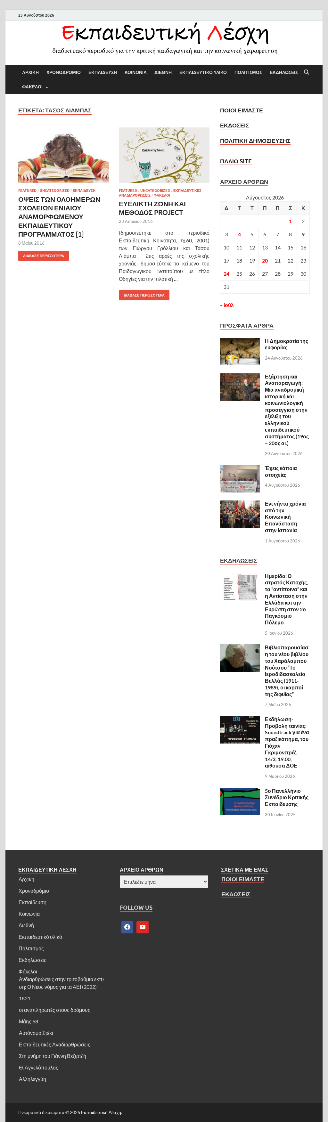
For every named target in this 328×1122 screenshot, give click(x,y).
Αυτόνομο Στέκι (36, 1033)
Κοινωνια (136, 72)
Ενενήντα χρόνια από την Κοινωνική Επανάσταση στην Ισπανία (285, 516)
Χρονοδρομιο (63, 72)
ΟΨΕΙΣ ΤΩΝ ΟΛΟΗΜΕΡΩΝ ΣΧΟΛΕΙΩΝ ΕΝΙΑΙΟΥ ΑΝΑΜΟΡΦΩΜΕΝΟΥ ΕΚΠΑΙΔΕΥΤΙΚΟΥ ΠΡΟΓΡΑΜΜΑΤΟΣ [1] (59, 216)
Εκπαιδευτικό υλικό (40, 937)
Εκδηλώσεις (32, 960)
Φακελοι (32, 86)
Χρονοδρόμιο (34, 891)
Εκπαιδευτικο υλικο (203, 72)
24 (226, 274)
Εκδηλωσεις (284, 72)
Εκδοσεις (234, 125)
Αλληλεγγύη (32, 1079)
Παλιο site (236, 161)
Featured (27, 190)
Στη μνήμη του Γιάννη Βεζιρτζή (52, 1056)
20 (265, 260)
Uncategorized (55, 190)
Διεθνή (26, 925)
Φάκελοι (28, 971)
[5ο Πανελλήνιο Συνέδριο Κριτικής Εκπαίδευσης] (240, 791)
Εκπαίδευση (32, 902)
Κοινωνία (29, 914)
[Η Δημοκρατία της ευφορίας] (240, 341)
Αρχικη (30, 72)
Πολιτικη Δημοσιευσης (255, 140)
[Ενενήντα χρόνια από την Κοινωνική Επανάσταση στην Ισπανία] (240, 504)
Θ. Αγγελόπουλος (38, 1067)
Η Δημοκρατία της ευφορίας (286, 344)
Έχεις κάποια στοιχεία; (281, 471)
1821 (24, 998)
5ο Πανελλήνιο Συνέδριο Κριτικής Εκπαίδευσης (286, 797)
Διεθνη (163, 72)
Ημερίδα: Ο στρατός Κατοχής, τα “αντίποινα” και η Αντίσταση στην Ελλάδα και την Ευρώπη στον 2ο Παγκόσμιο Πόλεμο (286, 599)
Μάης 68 (28, 1021)
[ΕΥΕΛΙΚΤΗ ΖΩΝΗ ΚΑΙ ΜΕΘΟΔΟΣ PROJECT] (164, 155)
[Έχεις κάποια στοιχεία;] (240, 469)
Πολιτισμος (248, 72)
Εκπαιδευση (102, 72)
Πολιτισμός (31, 948)
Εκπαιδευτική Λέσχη (101, 1112)
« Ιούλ (227, 305)
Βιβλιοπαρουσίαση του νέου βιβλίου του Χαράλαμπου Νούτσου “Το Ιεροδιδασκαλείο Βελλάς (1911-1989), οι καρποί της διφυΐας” (286, 670)
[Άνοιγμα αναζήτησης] (306, 72)
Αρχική (26, 879)
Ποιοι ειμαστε (241, 110)
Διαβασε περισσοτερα (41, 254)
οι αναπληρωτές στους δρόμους (54, 1010)
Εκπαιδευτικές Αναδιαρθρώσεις (54, 1044)
